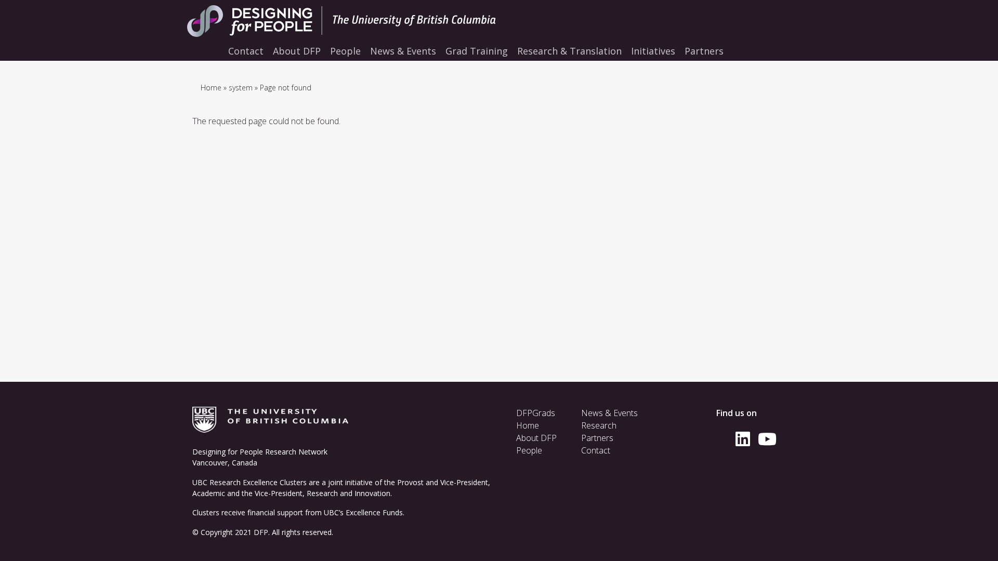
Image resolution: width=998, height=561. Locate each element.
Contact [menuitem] (246, 51)
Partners (597, 438)
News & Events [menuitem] (403, 51)
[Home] (364, 21)
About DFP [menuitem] (297, 51)
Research (598, 425)
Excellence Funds (374, 512)
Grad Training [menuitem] (476, 51)
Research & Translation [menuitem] (569, 51)
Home (211, 87)
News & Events (609, 413)
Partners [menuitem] (704, 51)
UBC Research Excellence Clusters (249, 482)
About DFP (536, 438)
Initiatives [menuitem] (653, 51)
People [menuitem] (345, 51)
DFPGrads (535, 413)
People (529, 450)
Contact (595, 450)
